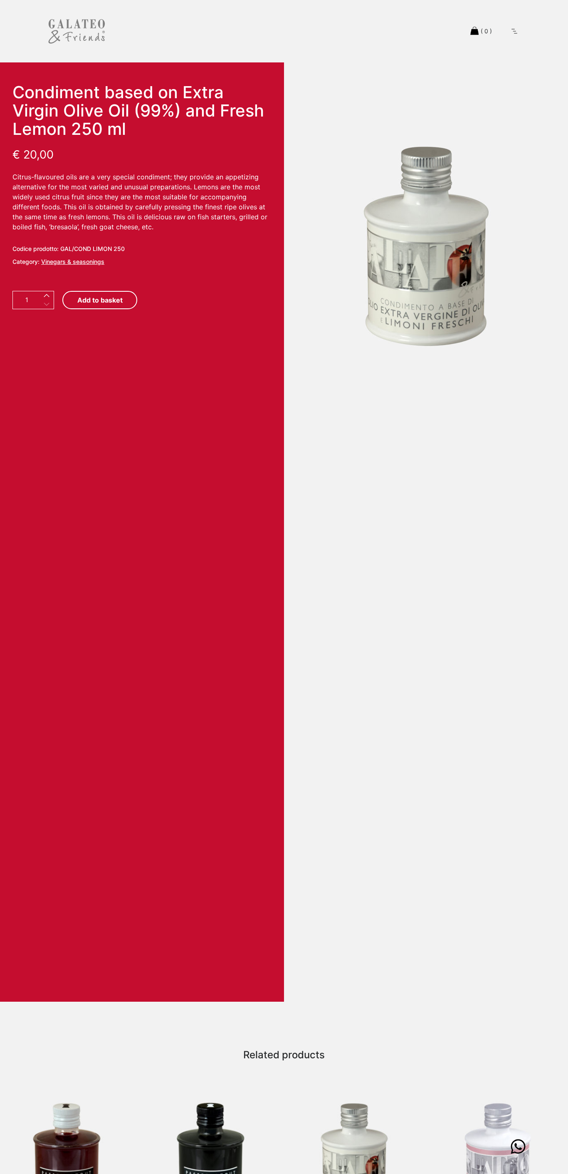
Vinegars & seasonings (72, 261)
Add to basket (100, 300)
